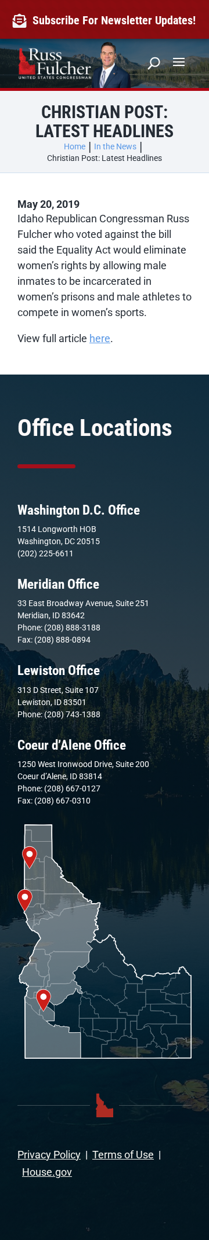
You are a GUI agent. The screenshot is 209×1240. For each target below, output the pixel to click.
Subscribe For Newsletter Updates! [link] (114, 20)
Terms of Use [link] (123, 1155)
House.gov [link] (47, 1172)
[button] (179, 61)
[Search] (154, 63)
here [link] (99, 338)
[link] (22, 21)
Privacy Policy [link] (49, 1155)
